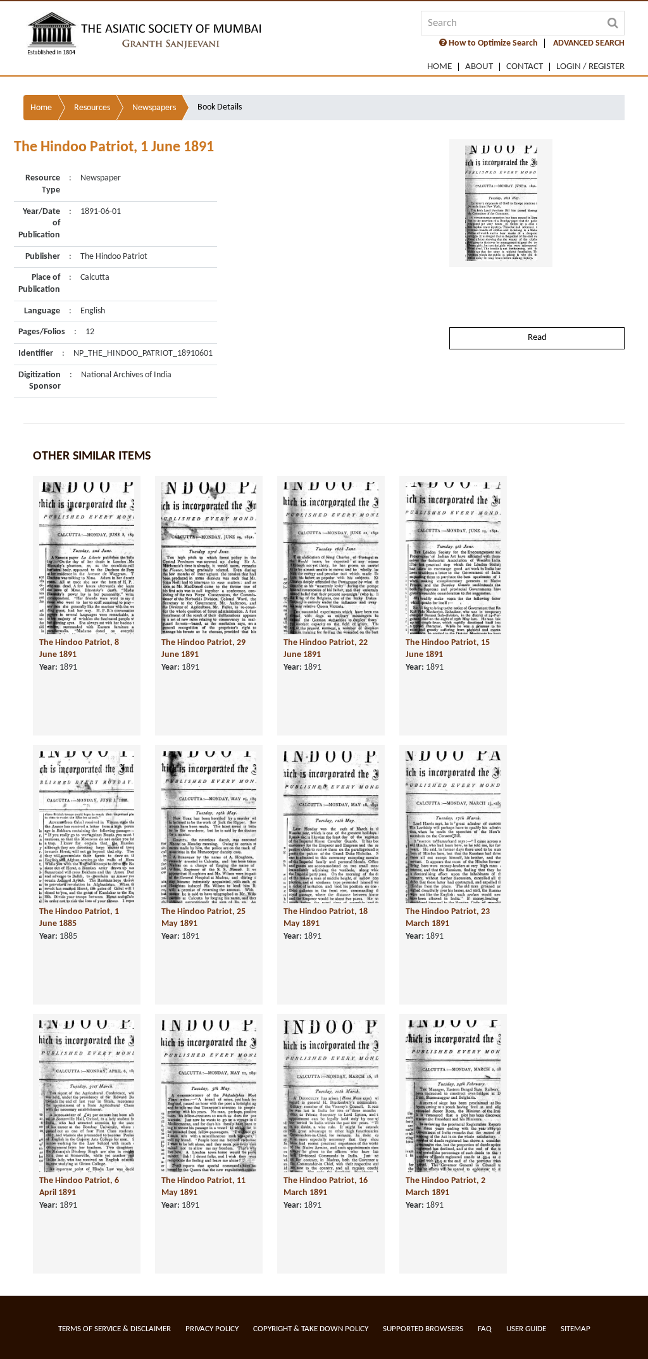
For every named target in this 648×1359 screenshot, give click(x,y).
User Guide (526, 1329)
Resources (92, 108)
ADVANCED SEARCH (589, 43)
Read (537, 337)
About (479, 67)
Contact (524, 67)
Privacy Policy (212, 1329)
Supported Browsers (423, 1329)
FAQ (485, 1329)
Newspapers (154, 108)
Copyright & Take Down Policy (310, 1329)
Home (439, 67)
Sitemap (575, 1329)
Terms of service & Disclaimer (114, 1329)
